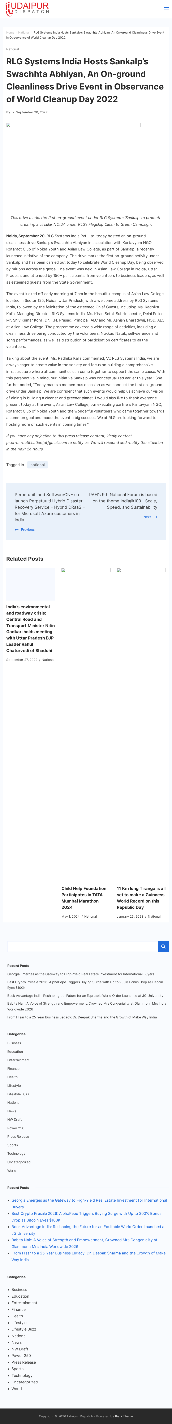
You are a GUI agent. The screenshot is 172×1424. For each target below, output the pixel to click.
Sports (12, 1145)
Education (15, 1052)
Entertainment (18, 1060)
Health (12, 1077)
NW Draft (14, 1120)
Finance (13, 1069)
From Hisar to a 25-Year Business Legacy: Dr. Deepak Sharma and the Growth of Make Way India (82, 1017)
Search (163, 946)
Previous (28, 529)
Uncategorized (19, 1162)
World (11, 1171)
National (12, 49)
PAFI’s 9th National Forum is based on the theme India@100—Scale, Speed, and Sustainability (123, 501)
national (37, 465)
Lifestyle (14, 1086)
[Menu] (166, 9)
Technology (16, 1154)
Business (14, 1043)
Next (147, 517)
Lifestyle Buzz (18, 1094)
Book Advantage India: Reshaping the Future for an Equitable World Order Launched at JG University (85, 996)
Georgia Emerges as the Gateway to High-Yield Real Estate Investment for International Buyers (80, 974)
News (11, 1111)
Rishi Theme (124, 1416)
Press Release (18, 1137)
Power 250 (15, 1128)
